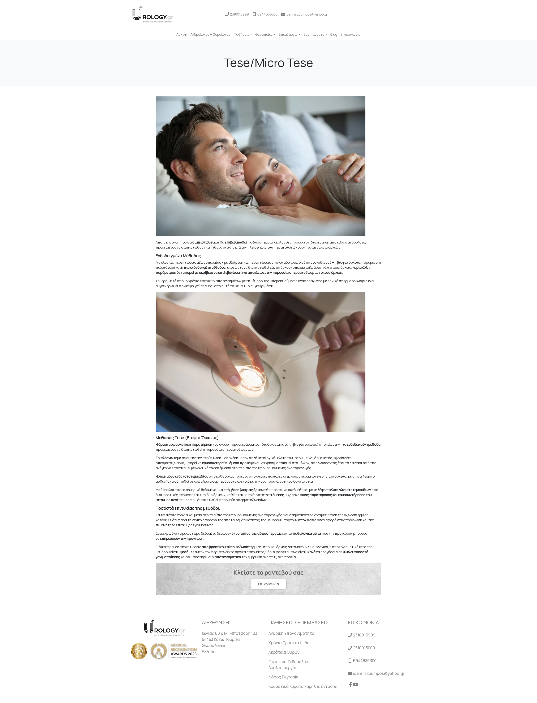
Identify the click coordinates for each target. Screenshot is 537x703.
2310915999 (239, 14)
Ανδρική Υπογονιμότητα (291, 633)
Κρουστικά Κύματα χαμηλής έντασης (302, 686)
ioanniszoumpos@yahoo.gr (307, 14)
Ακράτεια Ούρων (284, 652)
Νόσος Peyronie (283, 677)
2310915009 (364, 648)
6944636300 (267, 14)
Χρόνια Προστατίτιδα (289, 642)
